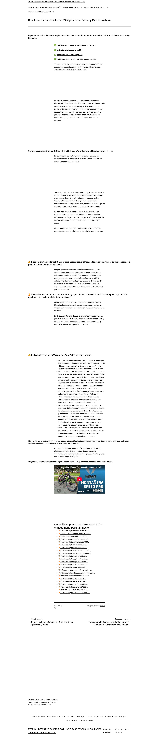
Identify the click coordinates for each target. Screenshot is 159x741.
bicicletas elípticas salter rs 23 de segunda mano (76, 45)
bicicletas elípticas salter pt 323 (69, 55)
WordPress (119, 732)
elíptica (102, 606)
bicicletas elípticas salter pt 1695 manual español (76, 59)
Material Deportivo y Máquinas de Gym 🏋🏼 (44, 7)
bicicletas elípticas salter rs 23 (69, 50)
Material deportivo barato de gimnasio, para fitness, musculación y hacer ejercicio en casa (56, 1)
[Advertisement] (79, 85)
